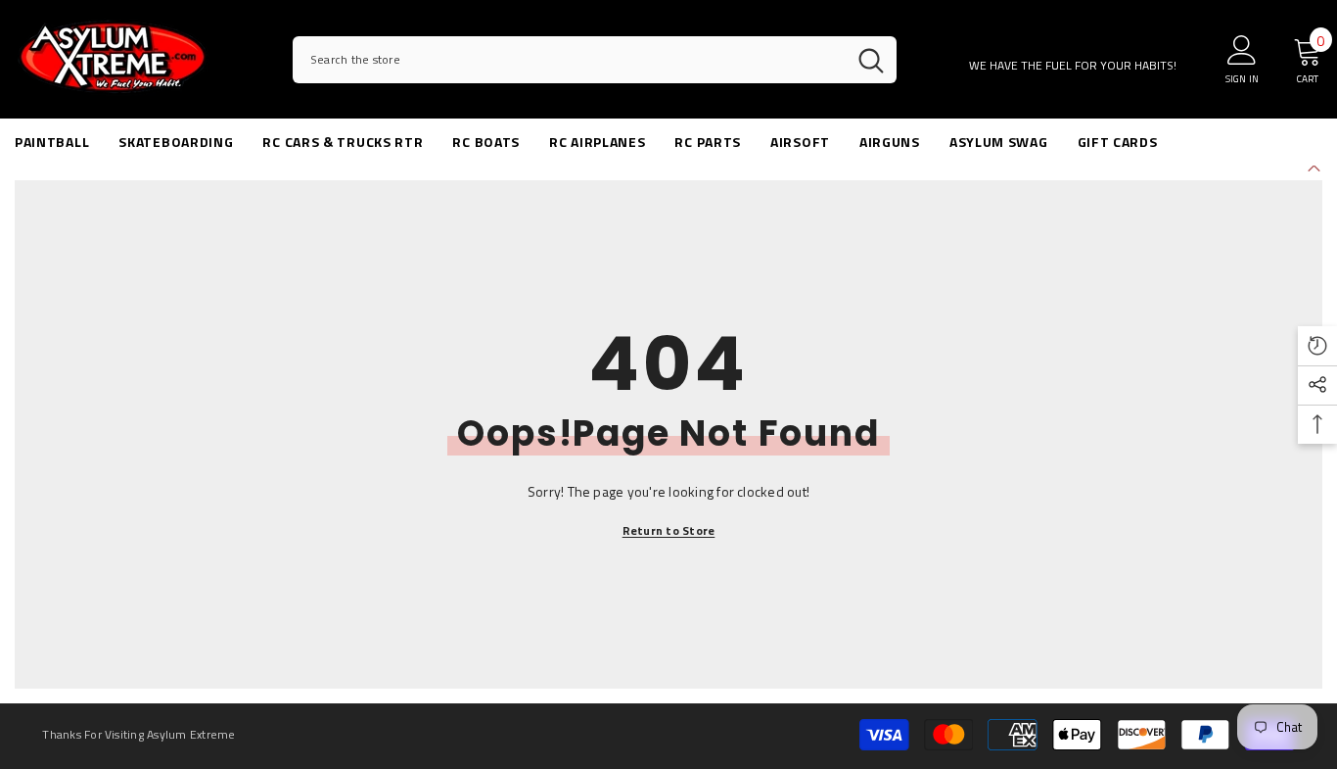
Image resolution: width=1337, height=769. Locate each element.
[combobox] (569, 59)
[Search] (595, 59)
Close (1314, 166)
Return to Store (668, 530)
